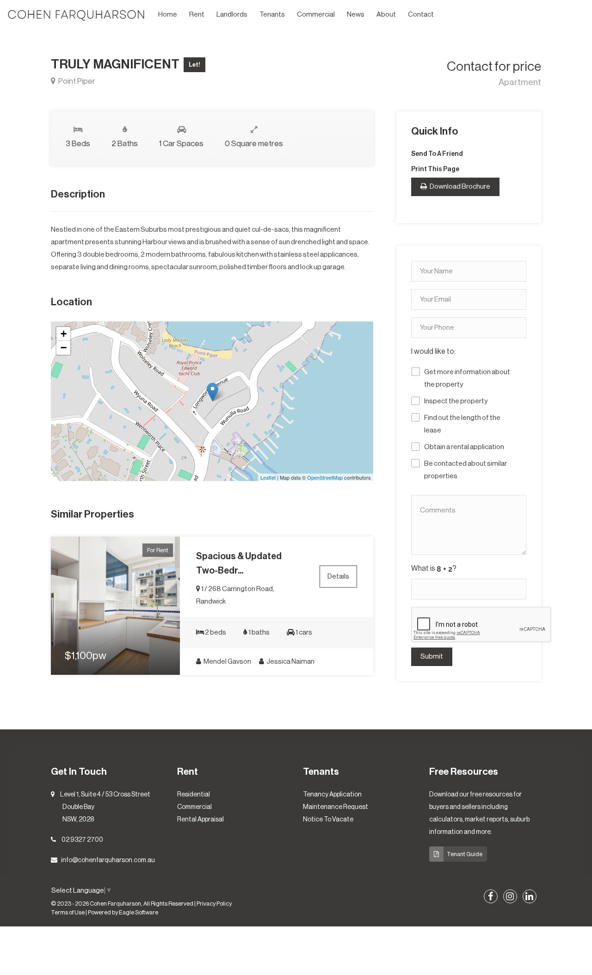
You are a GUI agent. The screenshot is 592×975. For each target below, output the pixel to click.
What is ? (433, 568)
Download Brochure (459, 186)
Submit (431, 656)
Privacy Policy (214, 904)
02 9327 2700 (82, 840)
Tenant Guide (464, 854)
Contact (421, 14)
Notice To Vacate (328, 819)
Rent (196, 14)
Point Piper (76, 81)
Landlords (231, 14)
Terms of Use (68, 912)
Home (167, 14)
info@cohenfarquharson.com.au (108, 860)
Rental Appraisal (200, 819)
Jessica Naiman (289, 661)
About (386, 14)
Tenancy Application (332, 794)
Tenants (272, 14)
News (355, 14)
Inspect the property (455, 401)
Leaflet (268, 477)
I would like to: (433, 351)
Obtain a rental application (464, 447)
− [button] (64, 347)
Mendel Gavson (227, 661)
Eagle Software (138, 912)
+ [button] (64, 333)
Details (338, 576)
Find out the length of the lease (462, 424)
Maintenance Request (335, 807)
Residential (193, 794)
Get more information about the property (467, 378)
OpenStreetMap (325, 477)
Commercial (316, 14)
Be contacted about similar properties (465, 470)
